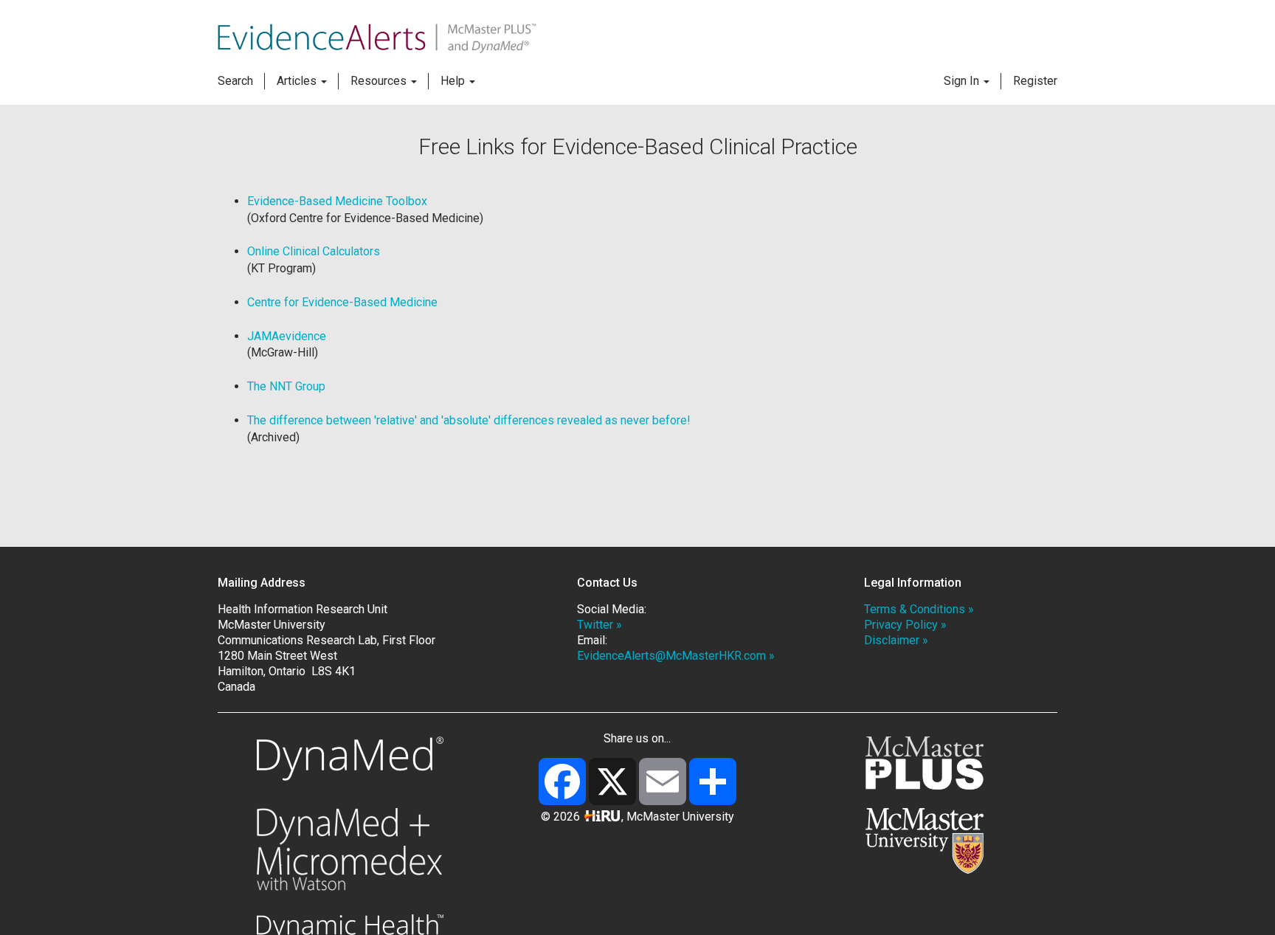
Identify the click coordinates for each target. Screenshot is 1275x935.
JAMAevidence (286, 336)
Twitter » (599, 625)
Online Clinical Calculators (313, 251)
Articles (298, 81)
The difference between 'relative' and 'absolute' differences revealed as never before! (469, 420)
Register (1035, 81)
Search (235, 81)
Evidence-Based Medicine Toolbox (337, 201)
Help (454, 81)
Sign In (963, 81)
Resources (380, 81)
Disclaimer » (896, 640)
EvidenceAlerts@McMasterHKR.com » (676, 656)
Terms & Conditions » (919, 609)
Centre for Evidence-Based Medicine (342, 302)
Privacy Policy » (905, 625)
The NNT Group (286, 386)
